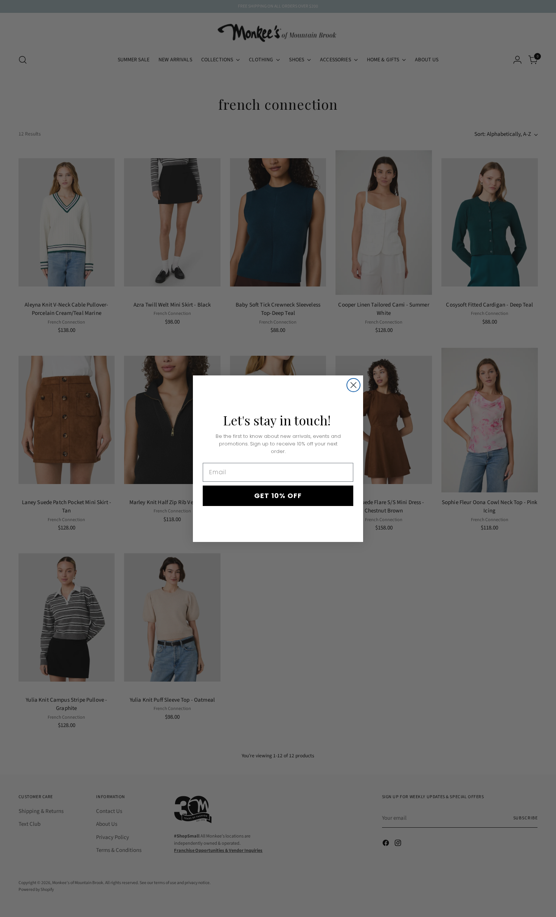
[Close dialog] (353, 385)
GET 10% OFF (278, 495)
